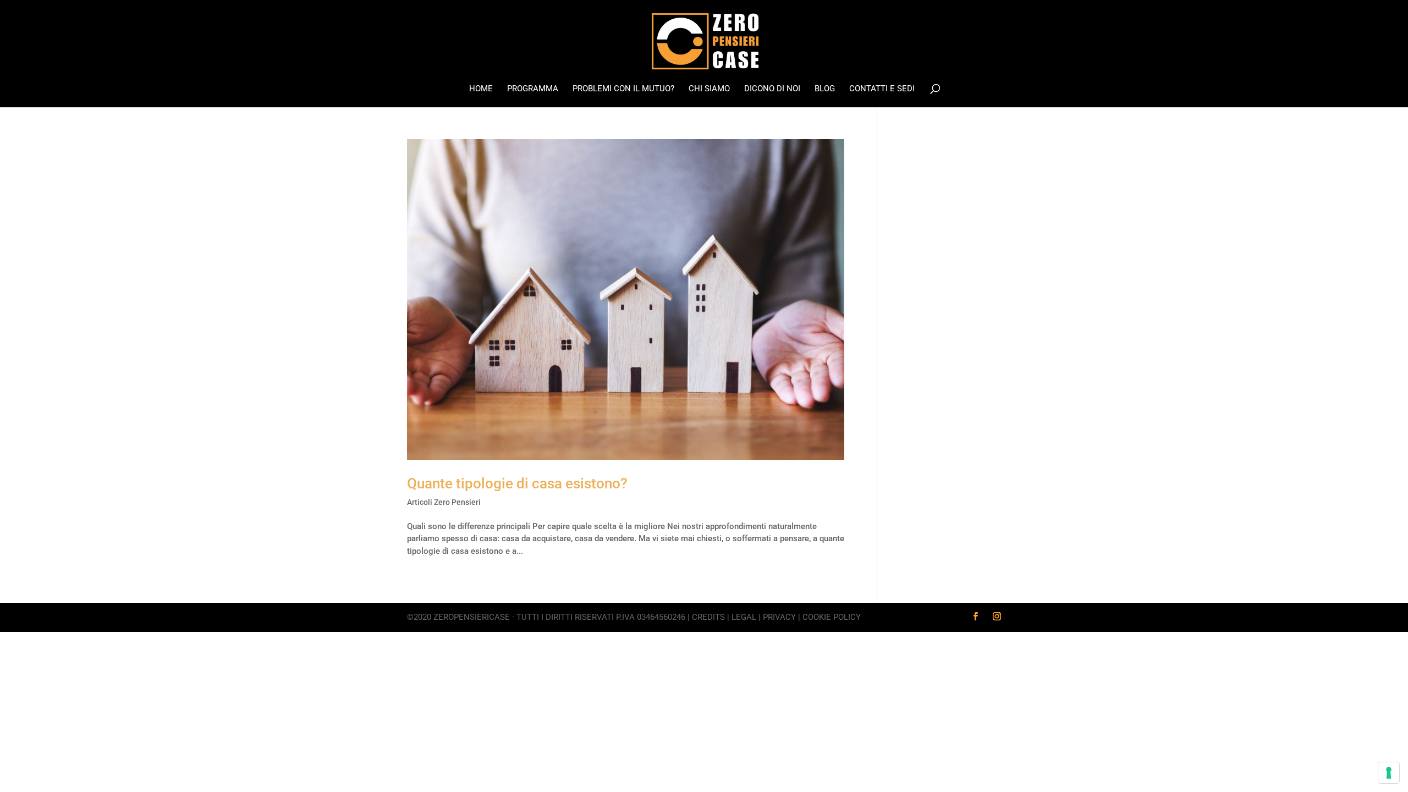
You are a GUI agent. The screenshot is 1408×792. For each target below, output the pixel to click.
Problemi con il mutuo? (623, 89)
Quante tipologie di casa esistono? (517, 483)
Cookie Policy (831, 617)
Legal (744, 617)
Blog (825, 89)
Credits (708, 617)
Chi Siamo (709, 89)
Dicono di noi (772, 89)
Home (481, 89)
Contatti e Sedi (882, 89)
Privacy (779, 617)
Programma (532, 89)
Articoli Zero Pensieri (444, 502)
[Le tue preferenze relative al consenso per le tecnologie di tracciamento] (1388, 772)
